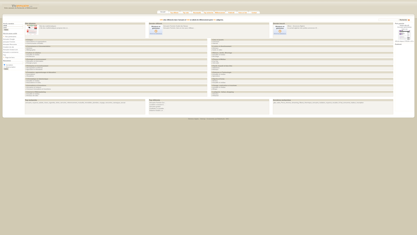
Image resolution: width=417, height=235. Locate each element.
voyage (102, 102)
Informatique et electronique (37, 79)
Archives (29, 48)
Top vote (186, 12)
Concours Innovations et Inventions (38, 89)
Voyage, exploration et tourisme (225, 85)
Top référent (174, 12)
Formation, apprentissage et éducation (41, 72)
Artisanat (215, 95)
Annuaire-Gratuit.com (10, 49)
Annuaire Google (9, 39)
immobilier (88, 102)
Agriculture (216, 76)
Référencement (220, 12)
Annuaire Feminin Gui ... (157, 102)
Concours (216, 41)
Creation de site (8, 47)
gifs (274, 102)
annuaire (28, 102)
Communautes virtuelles (34, 43)
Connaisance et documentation (38, 46)
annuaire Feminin (9, 42)
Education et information (34, 61)
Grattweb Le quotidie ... (157, 108)
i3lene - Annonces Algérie (296, 26)
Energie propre (31, 63)
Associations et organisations (36, 41)
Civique (30, 40)
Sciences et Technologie (222, 72)
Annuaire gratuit (154, 106)
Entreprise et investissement (37, 66)
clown (46, 102)
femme (288, 102)
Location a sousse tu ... (157, 104)
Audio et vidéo (217, 50)
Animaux (215, 48)
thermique (308, 102)
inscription (360, 102)
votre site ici (404, 25)
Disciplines (30, 76)
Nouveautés (197, 12)
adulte (41, 102)
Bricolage (216, 56)
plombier (96, 102)
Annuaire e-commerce (10, 52)
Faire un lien (242, 12)
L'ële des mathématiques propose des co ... (54, 28)
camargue (116, 102)
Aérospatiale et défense (34, 68)
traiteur (353, 102)
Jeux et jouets (218, 40)
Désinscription (10, 67)
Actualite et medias (32, 54)
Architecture (30, 56)
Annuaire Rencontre (10, 44)
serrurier (63, 102)
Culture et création (34, 53)
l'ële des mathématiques (47, 26)
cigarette (52, 102)
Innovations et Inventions (36, 85)
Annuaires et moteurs (33, 87)
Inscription (9, 65)
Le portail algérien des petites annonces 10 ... (303, 28)
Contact (254, 12)
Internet (215, 43)
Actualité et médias (32, 94)
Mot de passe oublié (10, 33)
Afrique (214, 89)
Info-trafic (216, 63)
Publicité (231, 12)
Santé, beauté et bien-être (222, 66)
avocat (123, 102)
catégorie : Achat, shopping (223, 92)
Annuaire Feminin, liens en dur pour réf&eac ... (179, 28)
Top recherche (208, 12)
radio (278, 102)
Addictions (215, 68)
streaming (295, 102)
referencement (72, 102)
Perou (283, 102)
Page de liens (10, 57)
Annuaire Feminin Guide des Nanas (175, 26)
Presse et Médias (219, 59)
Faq (4, 55)
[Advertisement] (404, 78)
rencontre (108, 102)
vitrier (58, 102)
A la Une (215, 61)
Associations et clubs (33, 82)
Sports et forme (218, 79)
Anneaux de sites (32, 95)
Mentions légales (193, 119)
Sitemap (202, 119)
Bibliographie (30, 50)
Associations (30, 74)
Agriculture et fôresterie (34, 69)
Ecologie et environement (36, 59)
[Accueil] (20, 8)
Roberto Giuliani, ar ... (157, 110)
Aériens (215, 81)
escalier (335, 102)
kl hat (340, 102)
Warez (301, 102)
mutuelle (81, 102)
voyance (35, 102)
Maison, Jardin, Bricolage (222, 53)
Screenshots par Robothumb (216, 119)
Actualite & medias (218, 54)
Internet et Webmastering (36, 92)
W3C (227, 119)
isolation (322, 102)
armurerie (346, 102)
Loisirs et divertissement (222, 46)
